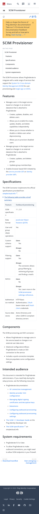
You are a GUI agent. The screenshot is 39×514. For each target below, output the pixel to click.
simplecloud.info (9, 193)
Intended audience (12, 68)
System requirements (13, 72)
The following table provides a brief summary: (17, 198)
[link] (4, 4)
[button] (29, 4)
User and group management (30, 462)
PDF (33, 17)
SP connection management (21, 389)
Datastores (14, 406)
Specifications (10, 60)
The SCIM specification (15, 426)
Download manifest (10, 461)
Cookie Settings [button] (29, 499)
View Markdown (35, 17)
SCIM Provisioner (17, 10)
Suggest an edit (30, 17)
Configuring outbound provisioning (23, 410)
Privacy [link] (12, 499)
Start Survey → (17, 35)
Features (9, 56)
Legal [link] (6, 499)
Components (10, 64)
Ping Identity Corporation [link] (26, 488)
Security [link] (19, 499)
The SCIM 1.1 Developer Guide (17, 420)
